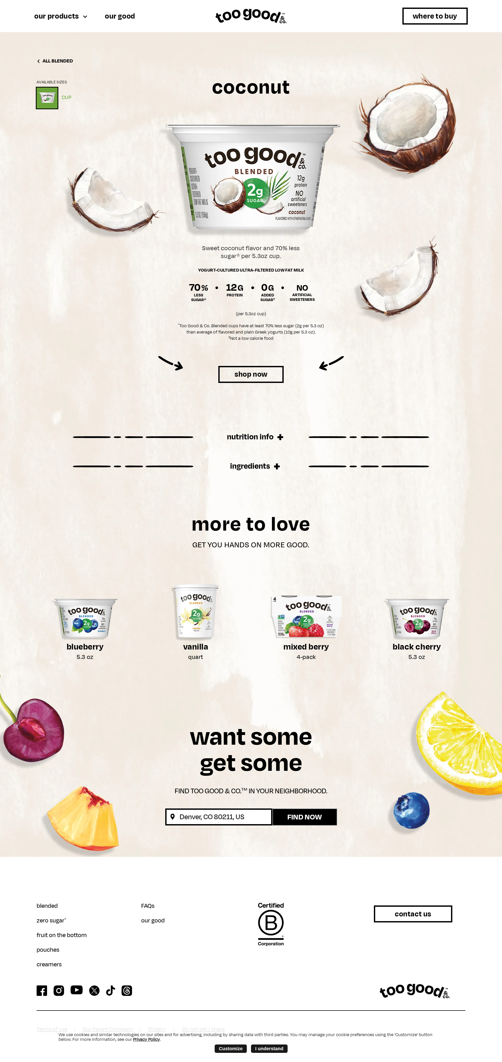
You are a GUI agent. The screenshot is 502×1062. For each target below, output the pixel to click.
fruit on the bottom (62, 935)
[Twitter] (94, 990)
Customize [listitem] (231, 1048)
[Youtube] (77, 989)
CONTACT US (413, 914)
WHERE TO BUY (435, 16)
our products (57, 16)
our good (120, 16)
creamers (49, 964)
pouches (48, 950)
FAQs (148, 906)
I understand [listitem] (269, 1048)
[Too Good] (415, 991)
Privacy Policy (146, 1039)
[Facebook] (42, 990)
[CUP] (47, 98)
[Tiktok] (110, 990)
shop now (251, 374)
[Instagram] (59, 990)
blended (47, 906)
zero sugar (51, 920)
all (57, 61)
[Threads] (127, 990)
